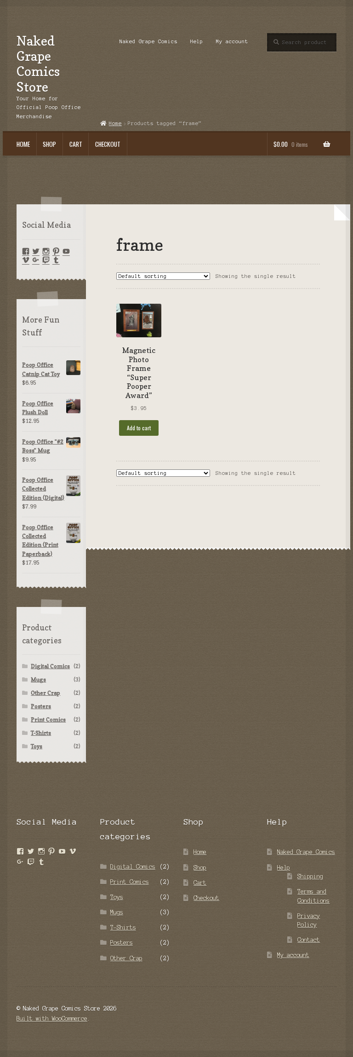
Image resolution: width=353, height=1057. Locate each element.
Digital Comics (50, 666)
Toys (36, 746)
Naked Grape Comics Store (38, 63)
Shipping (310, 876)
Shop (49, 144)
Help (196, 41)
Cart (75, 144)
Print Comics (48, 719)
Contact (308, 940)
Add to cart (139, 428)
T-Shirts (41, 732)
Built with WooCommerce (52, 1019)
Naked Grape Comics (148, 41)
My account (232, 41)
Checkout (107, 144)
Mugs (38, 679)
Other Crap (45, 692)
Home (23, 144)
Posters (41, 706)
